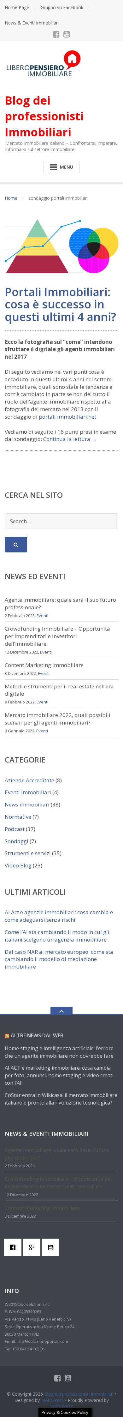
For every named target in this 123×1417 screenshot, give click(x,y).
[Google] (33, 1247)
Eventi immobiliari (28, 792)
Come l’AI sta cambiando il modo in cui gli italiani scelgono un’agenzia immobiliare (57, 935)
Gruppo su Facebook (62, 7)
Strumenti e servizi (28, 853)
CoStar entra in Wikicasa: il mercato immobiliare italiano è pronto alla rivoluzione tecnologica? (61, 1099)
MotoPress (52, 1400)
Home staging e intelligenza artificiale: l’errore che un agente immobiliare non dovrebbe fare (59, 1052)
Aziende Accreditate (29, 780)
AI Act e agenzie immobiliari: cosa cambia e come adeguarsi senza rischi (59, 916)
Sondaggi (16, 841)
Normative (18, 816)
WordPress (61, 1406)
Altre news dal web (37, 1035)
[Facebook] (56, 34)
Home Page (17, 7)
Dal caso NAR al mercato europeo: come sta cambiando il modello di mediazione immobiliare (59, 959)
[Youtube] (66, 34)
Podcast (15, 829)
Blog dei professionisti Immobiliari (79, 1394)
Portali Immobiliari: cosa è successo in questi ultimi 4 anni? (60, 304)
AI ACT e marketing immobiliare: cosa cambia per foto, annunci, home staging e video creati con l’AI (59, 1075)
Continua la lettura (70, 438)
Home (11, 198)
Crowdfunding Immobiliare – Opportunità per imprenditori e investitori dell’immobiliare (57, 636)
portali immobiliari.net (67, 416)
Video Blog (18, 865)
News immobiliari (27, 804)
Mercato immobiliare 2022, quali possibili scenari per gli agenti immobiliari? (57, 718)
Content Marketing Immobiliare (44, 665)
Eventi (42, 615)
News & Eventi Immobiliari (32, 23)
